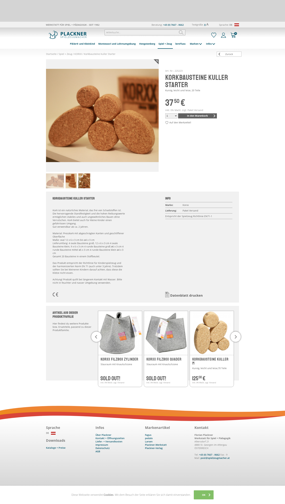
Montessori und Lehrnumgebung (117, 43)
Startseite (51, 54)
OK (203, 494)
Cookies (108, 495)
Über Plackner (103, 434)
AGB (97, 451)
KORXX (78, 54)
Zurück (229, 54)
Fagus (148, 434)
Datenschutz (102, 448)
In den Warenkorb (197, 115)
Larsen (149, 441)
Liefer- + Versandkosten (108, 441)
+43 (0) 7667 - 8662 (173, 24)
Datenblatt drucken (186, 295)
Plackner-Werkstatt (156, 444)
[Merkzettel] (213, 35)
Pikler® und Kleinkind (82, 43)
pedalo (149, 438)
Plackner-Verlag (154, 448)
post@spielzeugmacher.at (215, 458)
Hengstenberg (147, 43)
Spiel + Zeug (165, 43)
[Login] (223, 35)
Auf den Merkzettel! (180, 122)
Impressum (101, 444)
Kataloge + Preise (55, 447)
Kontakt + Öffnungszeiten (110, 438)
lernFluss (180, 43)
